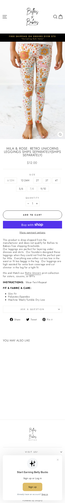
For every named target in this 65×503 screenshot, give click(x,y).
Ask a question (32, 309)
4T (56, 180)
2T (37, 180)
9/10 (43, 189)
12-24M (25, 180)
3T (46, 180)
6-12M (10, 180)
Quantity (32, 198)
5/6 (21, 189)
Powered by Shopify (32, 500)
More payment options (32, 232)
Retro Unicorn (33, 273)
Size (32, 174)
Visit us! (31, 451)
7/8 (32, 189)
